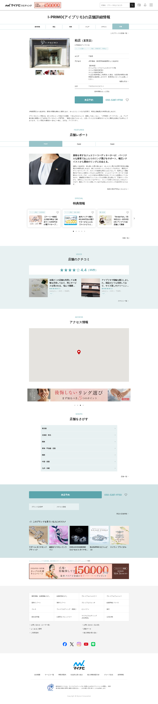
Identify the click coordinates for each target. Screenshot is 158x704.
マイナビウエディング (35, 561)
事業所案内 (62, 675)
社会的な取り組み (77, 675)
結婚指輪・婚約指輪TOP (51, 561)
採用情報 (121, 675)
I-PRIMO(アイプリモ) (73, 561)
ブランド (62, 561)
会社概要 (37, 675)
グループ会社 (108, 675)
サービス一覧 (49, 675)
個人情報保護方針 (93, 675)
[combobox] (115, 5)
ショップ (83, 561)
